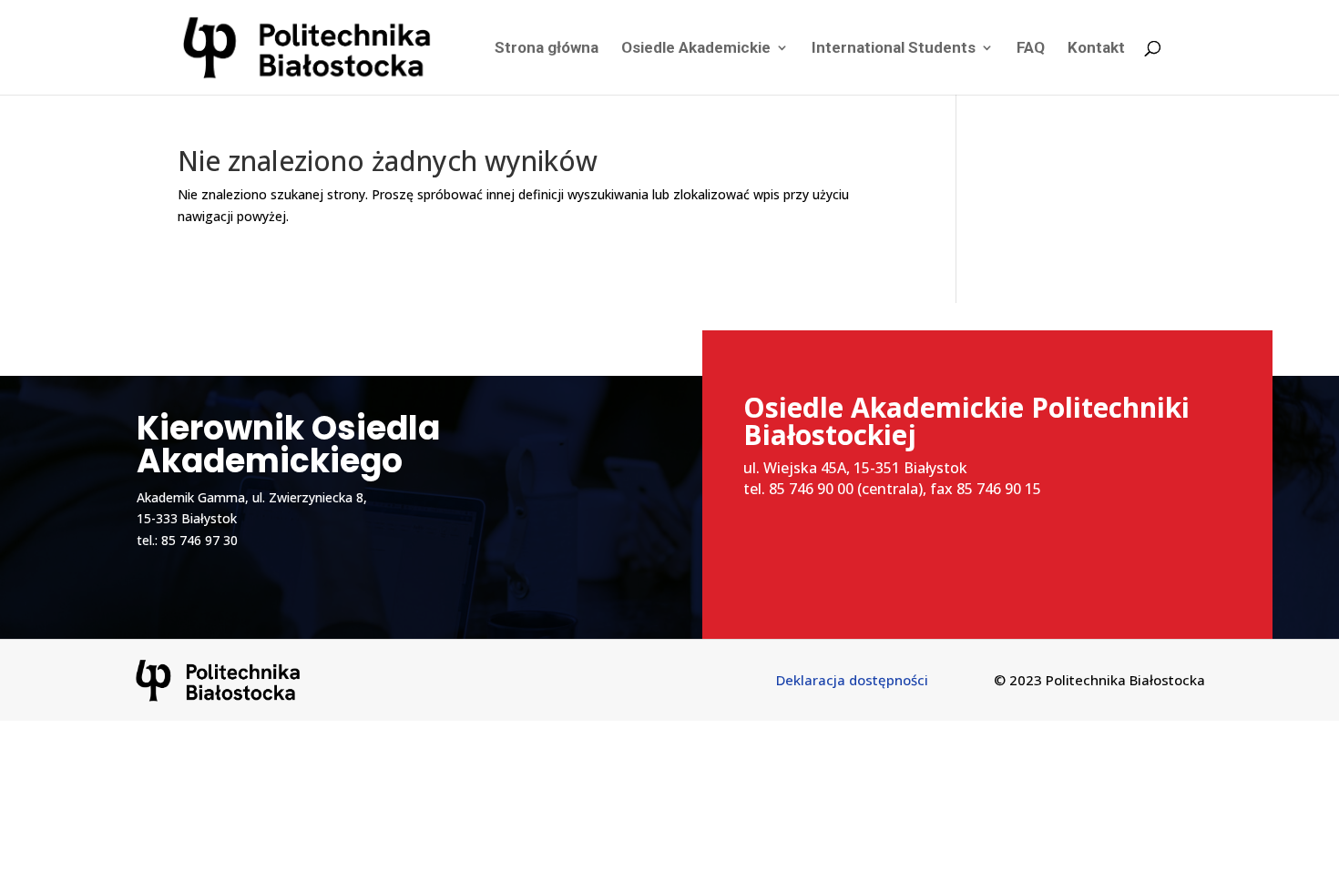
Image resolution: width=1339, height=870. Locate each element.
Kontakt (1096, 48)
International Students (894, 48)
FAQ (1031, 48)
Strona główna (546, 48)
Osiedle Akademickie (696, 48)
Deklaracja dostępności (852, 680)
